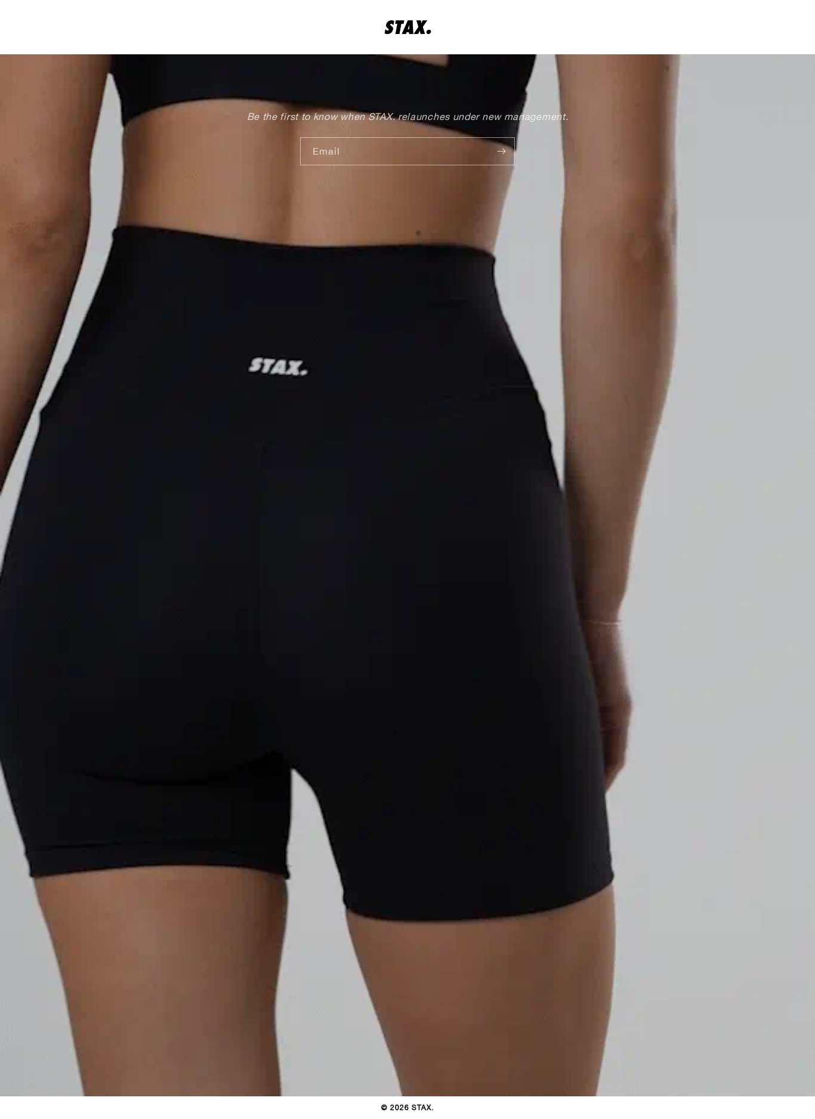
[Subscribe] (501, 151)
